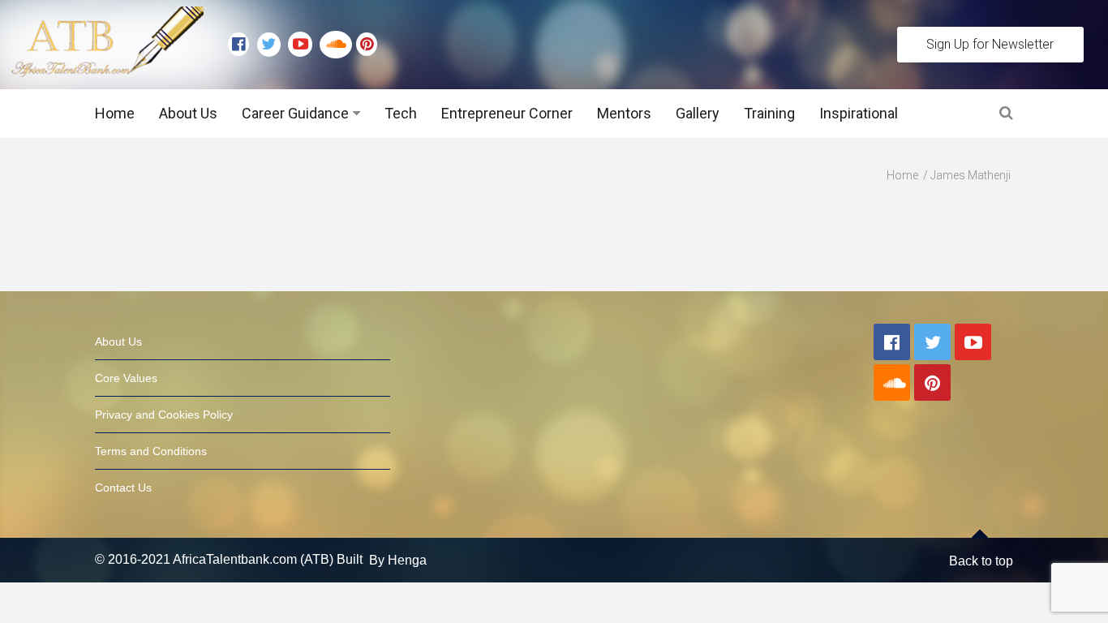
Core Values (126, 378)
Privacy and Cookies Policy (164, 414)
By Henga (398, 560)
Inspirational (858, 113)
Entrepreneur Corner (507, 113)
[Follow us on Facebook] (242, 44)
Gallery (697, 113)
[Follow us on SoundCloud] (338, 44)
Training (769, 113)
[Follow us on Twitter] (272, 44)
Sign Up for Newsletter (990, 44)
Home (115, 113)
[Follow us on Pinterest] (362, 44)
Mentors (624, 113)
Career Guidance (295, 113)
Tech (400, 113)
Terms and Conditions (151, 451)
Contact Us (123, 487)
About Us (188, 113)
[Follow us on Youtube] (304, 44)
